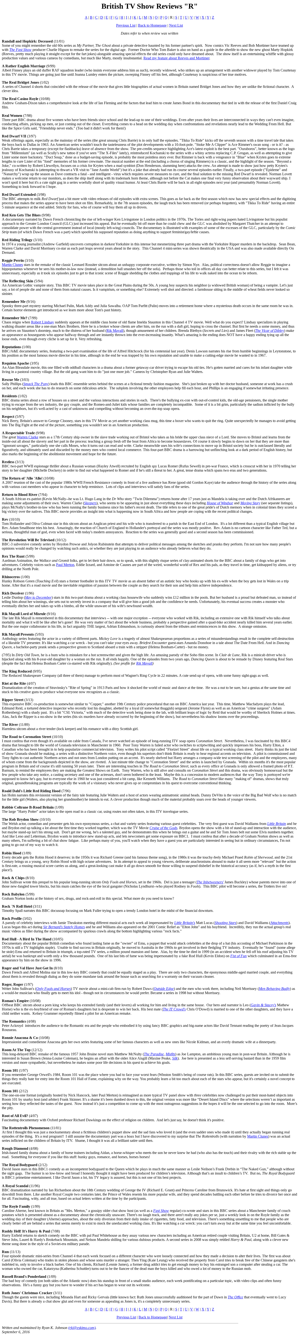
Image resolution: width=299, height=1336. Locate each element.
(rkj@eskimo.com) (82, 1328)
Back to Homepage (152, 25)
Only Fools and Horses (53, 989)
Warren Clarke (27, 437)
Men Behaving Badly (274, 989)
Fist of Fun (238, 956)
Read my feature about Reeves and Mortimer (176, 58)
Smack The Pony (35, 384)
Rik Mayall (115, 331)
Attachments (279, 923)
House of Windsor (220, 503)
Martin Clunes (12, 265)
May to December (38, 597)
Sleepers (90, 503)
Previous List (125, 25)
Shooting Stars (225, 923)
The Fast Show (20, 50)
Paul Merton (65, 565)
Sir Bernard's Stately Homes (64, 927)
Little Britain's (184, 923)
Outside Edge (164, 989)
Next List (176, 25)
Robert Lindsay (42, 322)
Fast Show (161, 1211)
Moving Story (250, 503)
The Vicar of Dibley (269, 331)
